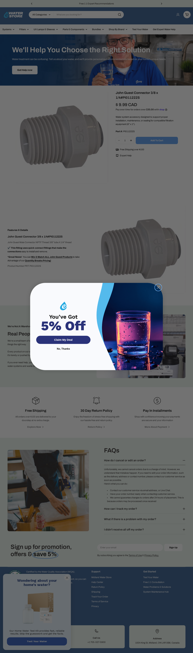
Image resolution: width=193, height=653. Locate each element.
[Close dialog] (158, 287)
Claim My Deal (63, 339)
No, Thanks (63, 349)
